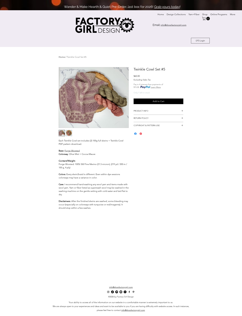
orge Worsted (73, 150)
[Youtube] (120, 291)
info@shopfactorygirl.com (133, 310)
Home (62, 57)
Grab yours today (167, 7)
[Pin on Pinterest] (140, 133)
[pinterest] (133, 291)
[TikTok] (112, 291)
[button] (206, 18)
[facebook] (129, 291)
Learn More (156, 87)
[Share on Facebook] (135, 133)
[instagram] (108, 291)
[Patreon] (116, 291)
